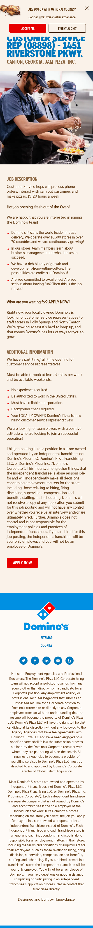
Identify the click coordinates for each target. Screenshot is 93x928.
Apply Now (22, 563)
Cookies (46, 645)
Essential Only (67, 28)
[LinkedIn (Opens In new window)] (46, 661)
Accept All (27, 28)
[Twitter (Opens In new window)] (23, 661)
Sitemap (47, 637)
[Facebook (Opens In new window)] (35, 661)
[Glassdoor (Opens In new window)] (69, 661)
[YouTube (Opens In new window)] (58, 661)
